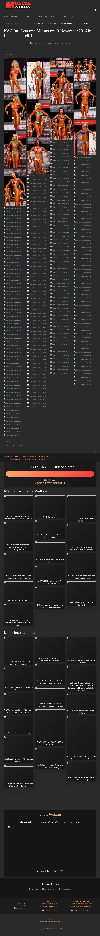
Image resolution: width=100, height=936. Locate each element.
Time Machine (42, 16)
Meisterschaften (17, 16)
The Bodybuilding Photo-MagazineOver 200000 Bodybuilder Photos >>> (81, 903)
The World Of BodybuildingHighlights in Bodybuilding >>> (50, 903)
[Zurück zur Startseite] (18, 5)
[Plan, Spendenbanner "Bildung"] (50, 921)
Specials (30, 16)
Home (6, 16)
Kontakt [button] (66, 16)
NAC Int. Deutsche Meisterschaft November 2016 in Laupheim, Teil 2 (28, 459)
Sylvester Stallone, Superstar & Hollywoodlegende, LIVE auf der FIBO (50, 822)
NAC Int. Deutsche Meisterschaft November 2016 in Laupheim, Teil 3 (28, 456)
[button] (73, 17)
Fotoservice (55, 16)
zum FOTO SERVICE (49, 474)
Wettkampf (7, 441)
